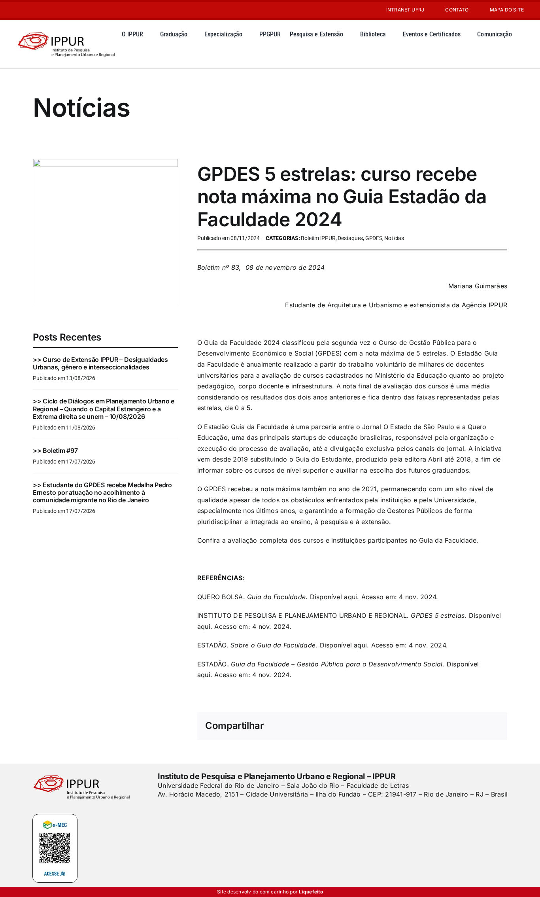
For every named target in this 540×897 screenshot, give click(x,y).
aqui (350, 597)
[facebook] (160, 810)
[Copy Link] (493, 726)
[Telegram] (442, 726)
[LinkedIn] (416, 726)
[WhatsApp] (429, 726)
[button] (124, 54)
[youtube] (31, 10)
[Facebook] (365, 726)
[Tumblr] (454, 726)
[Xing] (467, 726)
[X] (378, 726)
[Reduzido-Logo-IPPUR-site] (67, 31)
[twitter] (174, 810)
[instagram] (18, 10)
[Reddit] (403, 726)
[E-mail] (480, 726)
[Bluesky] (391, 726)
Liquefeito (311, 892)
